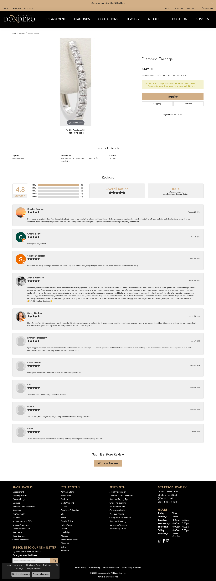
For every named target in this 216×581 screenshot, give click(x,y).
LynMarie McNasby (37, 337)
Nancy (30, 406)
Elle (62, 513)
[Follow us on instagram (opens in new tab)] (167, 541)
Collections (108, 19)
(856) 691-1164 (76, 132)
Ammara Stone (67, 491)
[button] (167, 8)
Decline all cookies (21, 574)
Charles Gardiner (35, 208)
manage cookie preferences (29, 568)
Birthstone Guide (117, 506)
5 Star (34, 185)
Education (179, 19)
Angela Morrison (35, 277)
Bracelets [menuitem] (16, 510)
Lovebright (66, 532)
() (82, 185)
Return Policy (80, 567)
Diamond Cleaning (117, 521)
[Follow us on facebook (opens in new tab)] (164, 541)
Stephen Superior (36, 255)
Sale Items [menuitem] (17, 532)
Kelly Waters (66, 524)
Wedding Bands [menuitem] (19, 495)
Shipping (157, 104)
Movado (64, 535)
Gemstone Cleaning (118, 524)
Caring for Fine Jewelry (120, 517)
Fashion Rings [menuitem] (18, 499)
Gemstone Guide (117, 510)
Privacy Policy (94, 567)
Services (202, 19)
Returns (188, 104)
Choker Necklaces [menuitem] (20, 539)
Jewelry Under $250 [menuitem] (21, 528)
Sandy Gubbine (34, 313)
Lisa (29, 384)
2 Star (34, 194)
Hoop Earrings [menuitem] (19, 535)
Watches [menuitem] (16, 517)
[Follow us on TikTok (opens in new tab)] (159, 541)
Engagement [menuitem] (18, 491)
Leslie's (64, 528)
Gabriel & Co (67, 521)
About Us (155, 19)
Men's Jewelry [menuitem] (18, 513)
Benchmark (66, 495)
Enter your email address (24, 555)
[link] (6, 8)
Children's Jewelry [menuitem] (20, 524)
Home (14, 33)
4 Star (34, 188)
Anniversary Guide (117, 528)
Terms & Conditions (111, 567)
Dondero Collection (70, 510)
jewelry (22, 33)
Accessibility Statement (131, 567)
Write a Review (108, 463)
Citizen (64, 506)
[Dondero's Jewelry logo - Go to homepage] (20, 19)
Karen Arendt (34, 362)
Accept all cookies (41, 574)
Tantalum (65, 550)
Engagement (56, 19)
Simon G (65, 543)
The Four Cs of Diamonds (121, 495)
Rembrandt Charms (69, 539)
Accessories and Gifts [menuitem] (22, 521)
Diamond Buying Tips (119, 499)
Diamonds (82, 19)
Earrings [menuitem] (16, 502)
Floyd (30, 428)
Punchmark (113, 577)
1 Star (34, 197)
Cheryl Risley (33, 233)
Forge (63, 517)
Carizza (64, 499)
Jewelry (133, 19)
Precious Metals (116, 513)
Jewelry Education (117, 491)
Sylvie (63, 546)
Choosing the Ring (117, 502)
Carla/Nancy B (67, 502)
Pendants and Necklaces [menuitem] (23, 506)
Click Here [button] (120, 3)
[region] (76, 82)
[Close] (212, 3)
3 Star (34, 191)
